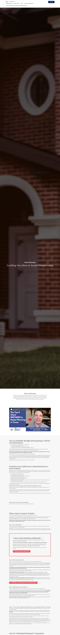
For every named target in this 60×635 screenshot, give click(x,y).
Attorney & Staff (9, 3)
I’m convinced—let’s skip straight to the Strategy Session (23, 582)
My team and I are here (13, 485)
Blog (22, 3)
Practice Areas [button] (16, 3)
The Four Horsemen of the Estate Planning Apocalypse (16, 5)
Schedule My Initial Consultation (21, 551)
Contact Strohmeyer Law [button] (28, 3)
